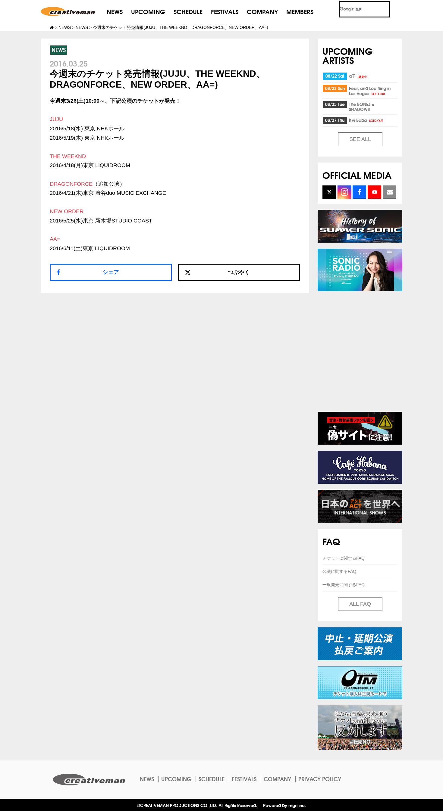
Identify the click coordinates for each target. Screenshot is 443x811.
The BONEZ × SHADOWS (361, 107)
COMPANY (262, 11)
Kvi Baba (366, 120)
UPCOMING (148, 11)
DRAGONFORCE (71, 184)
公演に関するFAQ (339, 571)
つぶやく (239, 272)
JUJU (56, 119)
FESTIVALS (224, 11)
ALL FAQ (360, 604)
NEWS (115, 11)
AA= (55, 239)
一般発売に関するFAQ (343, 584)
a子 (358, 76)
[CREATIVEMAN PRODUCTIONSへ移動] (52, 27)
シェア (111, 272)
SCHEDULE (188, 11)
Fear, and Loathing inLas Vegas (370, 91)
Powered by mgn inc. (284, 805)
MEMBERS (299, 11)
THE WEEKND (68, 156)
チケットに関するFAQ (343, 558)
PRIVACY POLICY (319, 779)
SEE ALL (360, 139)
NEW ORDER (66, 211)
